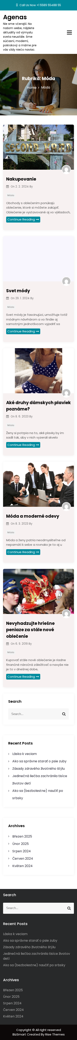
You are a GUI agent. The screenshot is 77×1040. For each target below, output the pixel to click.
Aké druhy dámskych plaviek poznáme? (38, 406)
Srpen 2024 (21, 851)
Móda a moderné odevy (32, 516)
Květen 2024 (22, 866)
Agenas (15, 17)
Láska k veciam (24, 753)
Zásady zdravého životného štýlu (38, 768)
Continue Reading (21, 219)
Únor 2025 (20, 843)
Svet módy (18, 291)
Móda (10, 195)
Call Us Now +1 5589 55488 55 (40, 5)
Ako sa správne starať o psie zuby (39, 761)
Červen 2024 (22, 858)
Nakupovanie (21, 179)
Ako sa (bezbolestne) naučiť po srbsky (34, 965)
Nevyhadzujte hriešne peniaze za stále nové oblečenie (30, 629)
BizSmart (20, 1034)
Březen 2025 (22, 836)
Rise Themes (55, 1034)
